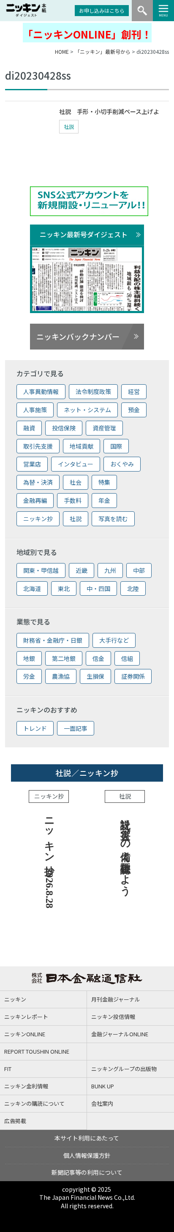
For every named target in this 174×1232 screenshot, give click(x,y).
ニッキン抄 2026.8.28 (49, 859)
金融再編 (35, 500)
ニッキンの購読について (34, 1103)
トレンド (35, 728)
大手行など (114, 640)
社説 (69, 126)
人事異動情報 (41, 391)
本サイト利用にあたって (86, 1138)
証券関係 (133, 676)
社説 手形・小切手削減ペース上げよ (109, 111)
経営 (134, 391)
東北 (64, 588)
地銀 (29, 658)
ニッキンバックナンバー (78, 336)
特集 (104, 482)
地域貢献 (81, 446)
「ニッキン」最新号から (102, 51)
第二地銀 (64, 658)
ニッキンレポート (26, 1017)
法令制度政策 (93, 391)
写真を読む (113, 518)
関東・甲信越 (41, 570)
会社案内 (102, 1103)
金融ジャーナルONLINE (119, 1034)
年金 (104, 500)
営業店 (32, 464)
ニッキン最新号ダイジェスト (84, 234)
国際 (116, 446)
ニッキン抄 (38, 518)
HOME (62, 51)
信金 (98, 658)
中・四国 (98, 588)
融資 (29, 428)
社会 (76, 482)
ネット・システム (87, 409)
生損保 (95, 676)
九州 (110, 570)
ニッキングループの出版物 (124, 1069)
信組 (127, 658)
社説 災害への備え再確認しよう (125, 850)
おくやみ (122, 464)
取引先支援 (38, 446)
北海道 (32, 588)
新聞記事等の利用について (87, 1172)
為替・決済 (38, 482)
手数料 (73, 500)
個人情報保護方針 (87, 1155)
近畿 (81, 570)
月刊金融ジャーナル (115, 999)
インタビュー (75, 464)
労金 (29, 676)
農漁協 (61, 676)
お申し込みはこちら (102, 10)
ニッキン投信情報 (113, 1017)
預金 (134, 409)
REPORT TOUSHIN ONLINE (36, 1051)
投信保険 (64, 428)
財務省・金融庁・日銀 (52, 640)
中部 (139, 570)
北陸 (133, 588)
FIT (7, 1069)
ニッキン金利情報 (26, 1086)
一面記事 (75, 728)
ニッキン (15, 999)
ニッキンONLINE (24, 1034)
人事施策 (35, 409)
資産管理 (104, 428)
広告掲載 (15, 1121)
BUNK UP (102, 1086)
